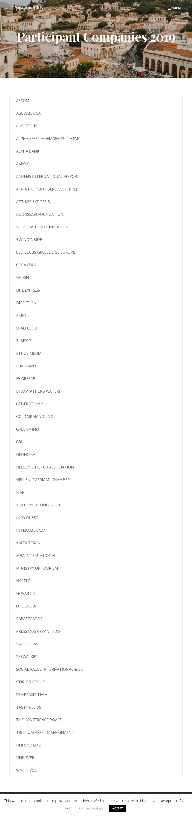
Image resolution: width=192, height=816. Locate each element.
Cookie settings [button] (91, 808)
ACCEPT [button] (117, 808)
